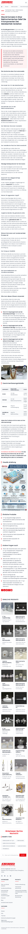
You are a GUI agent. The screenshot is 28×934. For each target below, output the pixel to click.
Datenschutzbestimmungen (7, 918)
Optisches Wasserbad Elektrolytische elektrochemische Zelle (6, 706)
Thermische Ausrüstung (18, 887)
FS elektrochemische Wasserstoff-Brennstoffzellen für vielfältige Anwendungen (6, 818)
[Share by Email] (11, 590)
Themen (3, 915)
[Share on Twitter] (7, 590)
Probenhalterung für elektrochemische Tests (20, 706)
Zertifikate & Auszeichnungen (5, 895)
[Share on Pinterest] (9, 590)
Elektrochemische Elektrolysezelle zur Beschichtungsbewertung (21, 617)
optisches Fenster (22, 846)
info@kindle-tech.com (10, 869)
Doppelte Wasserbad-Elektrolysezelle (19, 773)
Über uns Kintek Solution (5, 885)
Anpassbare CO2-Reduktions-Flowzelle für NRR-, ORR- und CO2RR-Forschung (20, 818)
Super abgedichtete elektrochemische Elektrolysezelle (6, 684)
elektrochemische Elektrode (9, 846)
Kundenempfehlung (6, 888)
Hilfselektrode (6, 848)
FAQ (2, 913)
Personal (3, 898)
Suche (23, 855)
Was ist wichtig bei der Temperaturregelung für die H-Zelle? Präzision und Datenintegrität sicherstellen (15, 576)
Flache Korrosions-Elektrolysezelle (20, 729)
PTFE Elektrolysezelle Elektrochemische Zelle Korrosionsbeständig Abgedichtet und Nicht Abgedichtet (14, 530)
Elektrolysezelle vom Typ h (8, 840)
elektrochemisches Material (9, 843)
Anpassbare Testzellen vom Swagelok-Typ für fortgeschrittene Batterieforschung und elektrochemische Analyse (6, 796)
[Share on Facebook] (2, 590)
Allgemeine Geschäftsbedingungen (7, 921)
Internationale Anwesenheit (4, 891)
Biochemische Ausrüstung (18, 896)
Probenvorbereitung (20, 884)
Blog (2, 900)
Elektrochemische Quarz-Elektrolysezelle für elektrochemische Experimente (20, 661)
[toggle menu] (26, 2)
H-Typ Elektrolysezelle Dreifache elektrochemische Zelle (6, 729)
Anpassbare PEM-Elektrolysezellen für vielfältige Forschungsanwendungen (21, 796)
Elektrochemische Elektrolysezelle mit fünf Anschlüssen (20, 639)
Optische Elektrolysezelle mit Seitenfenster (7, 661)
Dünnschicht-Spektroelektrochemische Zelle (7, 773)
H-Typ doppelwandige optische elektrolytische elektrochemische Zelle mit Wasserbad (14, 519)
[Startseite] (1, 6)
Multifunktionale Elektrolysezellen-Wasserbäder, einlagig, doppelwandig (6, 751)
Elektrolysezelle (14, 6)
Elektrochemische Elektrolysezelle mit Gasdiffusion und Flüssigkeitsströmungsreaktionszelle (21, 684)
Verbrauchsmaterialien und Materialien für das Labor (21, 892)
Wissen (6, 6)
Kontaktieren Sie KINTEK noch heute (11, 452)
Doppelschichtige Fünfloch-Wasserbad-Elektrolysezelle (20, 751)
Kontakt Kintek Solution (7, 902)
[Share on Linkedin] (4, 590)
